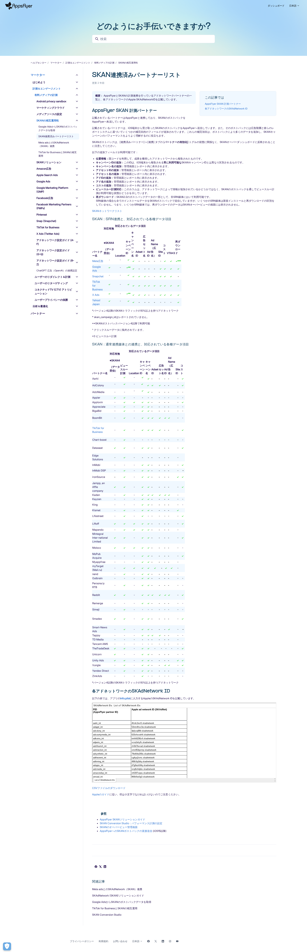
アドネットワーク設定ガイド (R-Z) (55, 262)
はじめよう (39, 82)
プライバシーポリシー (82, 941)
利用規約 (103, 941)
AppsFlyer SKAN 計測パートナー (223, 103)
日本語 (293, 5)
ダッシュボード (276, 5)
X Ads (95, 294)
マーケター (56, 62)
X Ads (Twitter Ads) (47, 233)
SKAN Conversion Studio (106, 914)
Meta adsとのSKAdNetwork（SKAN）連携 (117, 889)
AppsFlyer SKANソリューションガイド (122, 819)
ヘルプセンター (38, 62)
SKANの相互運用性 (128, 62)
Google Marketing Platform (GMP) (52, 189)
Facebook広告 (44, 198)
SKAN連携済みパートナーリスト (56, 136)
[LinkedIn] (105, 867)
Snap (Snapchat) (46, 221)
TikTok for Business (47, 227)
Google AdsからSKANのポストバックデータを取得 (121, 901)
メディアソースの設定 (49, 114)
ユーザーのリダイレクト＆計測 (52, 276)
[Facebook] (96, 867)
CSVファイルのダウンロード (109, 788)
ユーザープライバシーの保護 (51, 299)
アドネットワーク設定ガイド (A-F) (55, 242)
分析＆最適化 (40, 306)
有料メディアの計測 (104, 62)
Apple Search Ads (47, 175)
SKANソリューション (48, 162)
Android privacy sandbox (51, 101)
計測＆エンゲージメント (78, 62)
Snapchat (97, 276)
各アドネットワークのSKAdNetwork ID (226, 108)
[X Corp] (100, 867)
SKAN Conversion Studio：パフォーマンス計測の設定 (131, 823)
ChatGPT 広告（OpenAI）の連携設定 (56, 270)
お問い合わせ (120, 941)
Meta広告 (97, 261)
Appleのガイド (100, 794)
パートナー (38, 313)
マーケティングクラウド (50, 107)
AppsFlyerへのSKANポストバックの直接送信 (126, 831)
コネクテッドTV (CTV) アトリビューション (53, 291)
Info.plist (125, 698)
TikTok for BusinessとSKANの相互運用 (114, 908)
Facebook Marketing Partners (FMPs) (53, 206)
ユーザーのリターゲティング (51, 283)
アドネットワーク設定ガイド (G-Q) (53, 252)
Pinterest (41, 214)
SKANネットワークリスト (107, 211)
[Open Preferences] (7, 946)
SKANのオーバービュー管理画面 (119, 827)
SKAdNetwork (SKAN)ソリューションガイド (118, 895)
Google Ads (43, 181)
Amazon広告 (43, 168)
